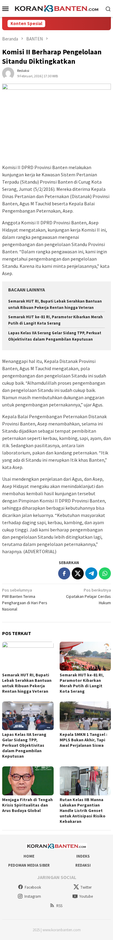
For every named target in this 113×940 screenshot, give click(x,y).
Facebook (33, 887)
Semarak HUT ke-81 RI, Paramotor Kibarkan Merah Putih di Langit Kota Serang (82, 683)
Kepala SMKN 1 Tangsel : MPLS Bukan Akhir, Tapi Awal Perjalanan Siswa (83, 740)
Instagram (32, 896)
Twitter (86, 887)
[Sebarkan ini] (64, 573)
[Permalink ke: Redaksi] (8, 73)
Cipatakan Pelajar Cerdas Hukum (88, 596)
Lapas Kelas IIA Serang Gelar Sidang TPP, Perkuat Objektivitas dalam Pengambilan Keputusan (24, 745)
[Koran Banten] (56, 8)
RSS (59, 905)
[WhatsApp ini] (105, 573)
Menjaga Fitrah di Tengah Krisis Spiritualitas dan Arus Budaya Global (27, 805)
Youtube (86, 896)
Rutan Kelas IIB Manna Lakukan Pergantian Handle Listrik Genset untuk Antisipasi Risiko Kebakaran (82, 810)
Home (29, 856)
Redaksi (83, 865)
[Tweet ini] (78, 573)
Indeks (83, 856)
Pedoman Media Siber (29, 865)
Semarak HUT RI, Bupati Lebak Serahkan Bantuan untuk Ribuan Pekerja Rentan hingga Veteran (27, 683)
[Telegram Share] (91, 573)
